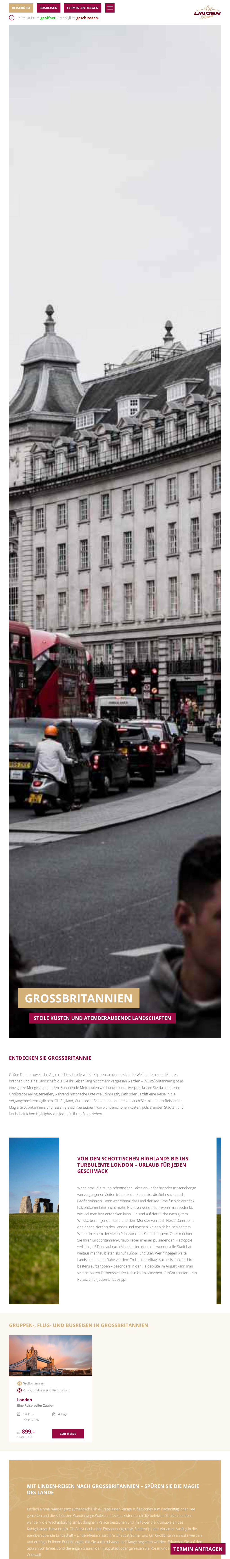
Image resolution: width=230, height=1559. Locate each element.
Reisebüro (21, 8)
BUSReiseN (49, 8)
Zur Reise (68, 1434)
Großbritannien (33, 1383)
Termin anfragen (82, 8)
